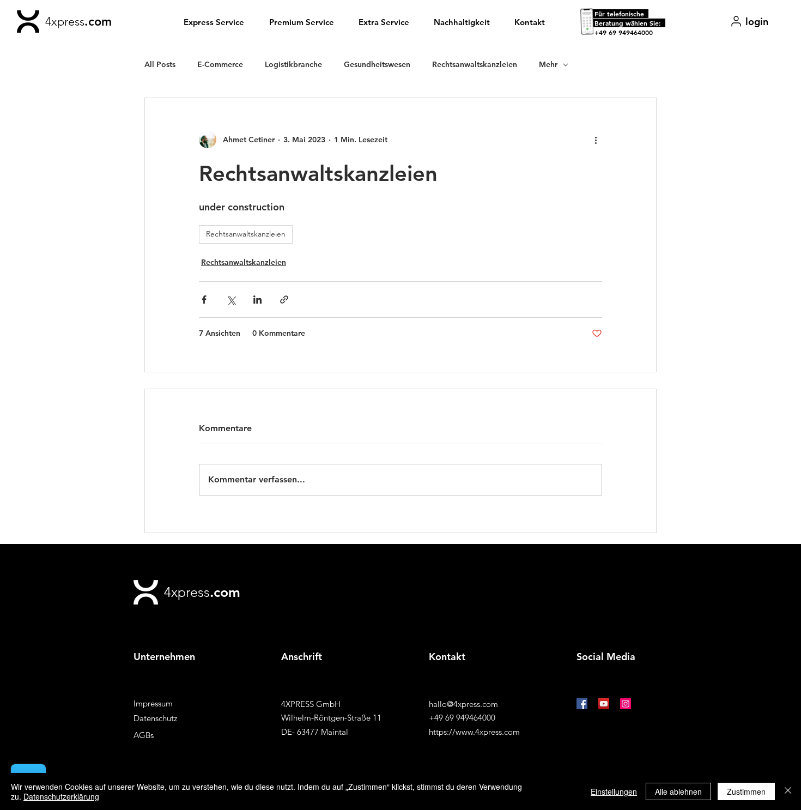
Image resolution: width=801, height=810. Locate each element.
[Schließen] (787, 791)
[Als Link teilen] (284, 299)
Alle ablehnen (678, 791)
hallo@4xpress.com (463, 704)
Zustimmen (746, 791)
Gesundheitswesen (377, 64)
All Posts (159, 64)
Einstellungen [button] (614, 791)
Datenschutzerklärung (61, 796)
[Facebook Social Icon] (582, 703)
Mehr (548, 64)
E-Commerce (220, 64)
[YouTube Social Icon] (603, 703)
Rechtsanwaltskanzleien (474, 64)
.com (98, 21)
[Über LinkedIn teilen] (257, 299)
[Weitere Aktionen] (595, 139)
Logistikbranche (293, 64)
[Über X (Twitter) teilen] (231, 299)
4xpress (64, 21)
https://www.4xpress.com (474, 732)
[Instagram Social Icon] (625, 703)
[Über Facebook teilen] (204, 299)
